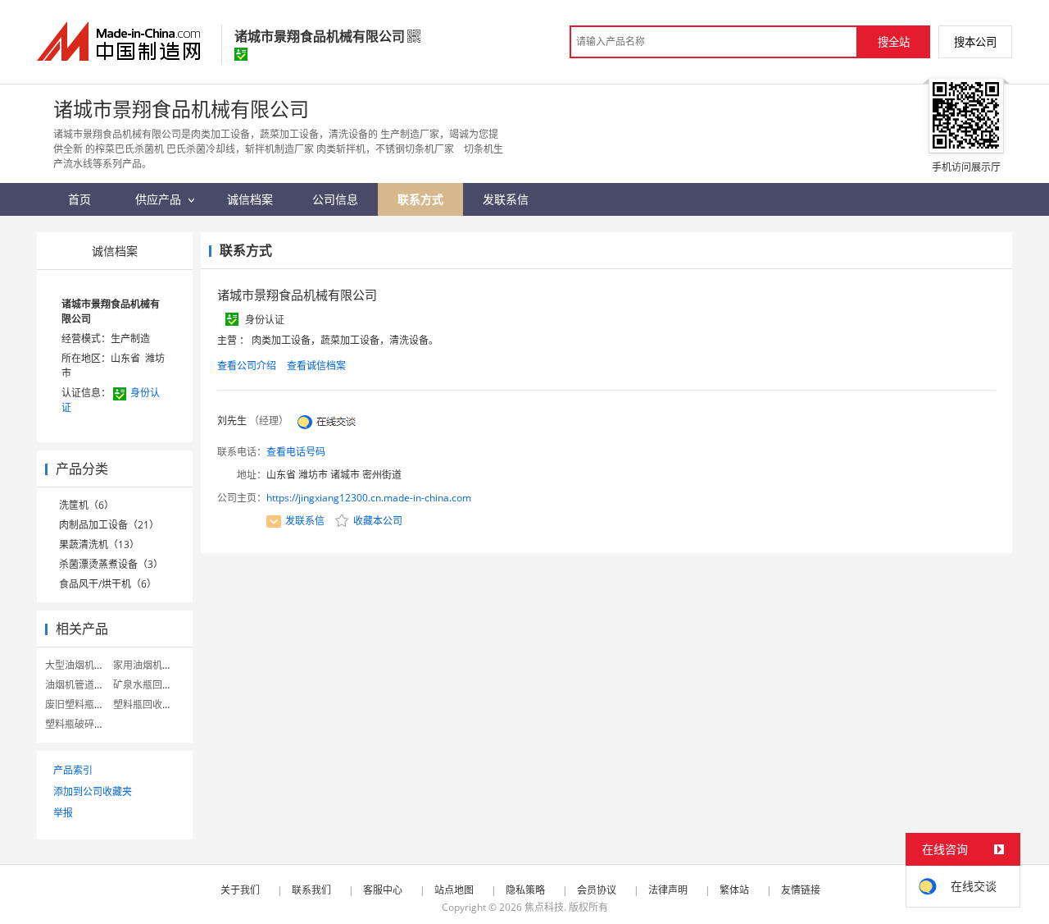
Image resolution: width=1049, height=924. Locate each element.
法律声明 (668, 890)
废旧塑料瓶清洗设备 (89, 704)
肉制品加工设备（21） (109, 525)
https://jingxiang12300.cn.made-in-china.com (368, 498)
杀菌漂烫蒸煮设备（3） (111, 564)
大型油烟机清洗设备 (89, 665)
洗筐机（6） (86, 505)
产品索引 (73, 770)
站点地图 (454, 890)
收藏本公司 (376, 521)
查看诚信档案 (316, 366)
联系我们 (311, 890)
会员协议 (596, 890)
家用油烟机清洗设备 (157, 665)
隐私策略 (525, 890)
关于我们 (240, 890)
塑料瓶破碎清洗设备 (89, 724)
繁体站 (734, 890)
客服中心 (382, 890)
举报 (63, 813)
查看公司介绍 (246, 366)
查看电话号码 (295, 452)
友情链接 (800, 890)
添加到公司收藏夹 (92, 791)
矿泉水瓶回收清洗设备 (162, 685)
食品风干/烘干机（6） (108, 584)
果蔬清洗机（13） (99, 544)
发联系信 (305, 521)
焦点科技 (544, 907)
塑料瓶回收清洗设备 (157, 704)
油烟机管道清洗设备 (89, 685)
